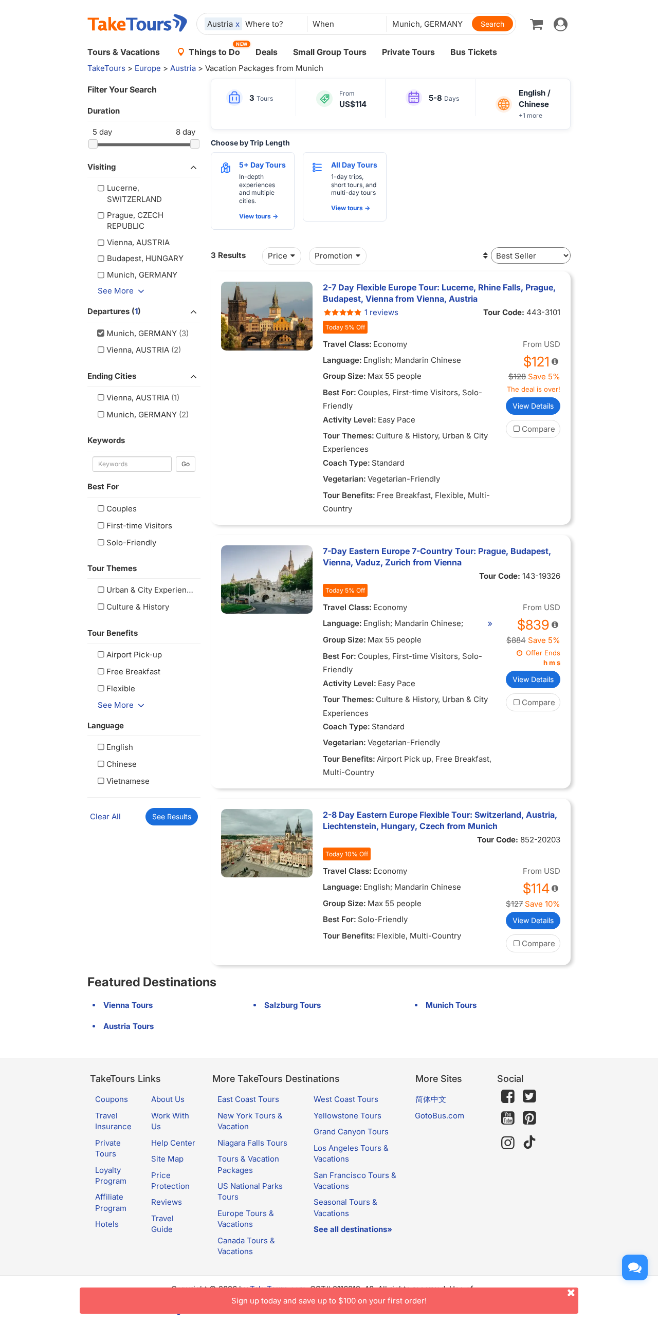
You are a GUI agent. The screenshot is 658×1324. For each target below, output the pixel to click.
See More (116, 291)
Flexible (120, 688)
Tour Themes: (348, 435)
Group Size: (344, 376)
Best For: (339, 392)
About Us (168, 1099)
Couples (121, 508)
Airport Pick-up (134, 654)
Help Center (173, 1143)
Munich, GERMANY (141, 333)
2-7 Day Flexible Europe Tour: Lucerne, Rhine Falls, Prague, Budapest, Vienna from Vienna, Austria (439, 293)
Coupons (111, 1099)
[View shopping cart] (536, 23)
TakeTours (106, 68)
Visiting (101, 167)
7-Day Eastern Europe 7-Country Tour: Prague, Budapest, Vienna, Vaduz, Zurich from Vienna (437, 556)
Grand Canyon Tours (351, 1131)
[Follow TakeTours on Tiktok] (529, 1143)
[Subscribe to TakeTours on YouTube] (508, 1118)
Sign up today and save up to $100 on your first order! (329, 1300)
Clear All (105, 816)
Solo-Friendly (131, 542)
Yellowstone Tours (347, 1115)
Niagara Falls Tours (252, 1143)
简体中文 (430, 1099)
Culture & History (137, 607)
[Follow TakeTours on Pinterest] (529, 1118)
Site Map (167, 1159)
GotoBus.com (439, 1115)
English (119, 747)
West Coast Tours (346, 1099)
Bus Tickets (473, 52)
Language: (342, 360)
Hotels (107, 1224)
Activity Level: (349, 420)
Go (185, 464)
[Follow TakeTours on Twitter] (529, 1096)
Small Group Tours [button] (330, 52)
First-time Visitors (139, 525)
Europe (148, 68)
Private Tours (408, 52)
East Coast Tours (248, 1099)
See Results (171, 816)
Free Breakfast (133, 671)
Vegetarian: (344, 479)
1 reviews (381, 312)
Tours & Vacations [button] (123, 52)
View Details (533, 405)
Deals (266, 52)
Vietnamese (128, 781)
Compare (538, 429)
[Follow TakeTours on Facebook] (508, 1096)
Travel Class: (347, 344)
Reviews (166, 1202)
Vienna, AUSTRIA (137, 350)
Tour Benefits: (349, 495)
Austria (183, 68)
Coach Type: (346, 463)
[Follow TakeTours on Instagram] (508, 1143)
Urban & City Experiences (153, 590)
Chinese (121, 764)
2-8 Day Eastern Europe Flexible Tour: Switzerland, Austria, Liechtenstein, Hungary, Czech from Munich (440, 820)
